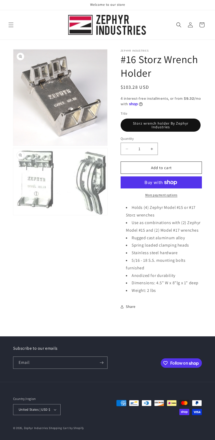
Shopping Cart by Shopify (66, 428)
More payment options (161, 195)
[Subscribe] (101, 363)
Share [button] (131, 306)
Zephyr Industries (36, 428)
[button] (11, 25)
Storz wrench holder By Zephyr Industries (161, 125)
